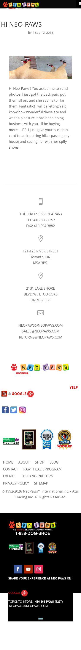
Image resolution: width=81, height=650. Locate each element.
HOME (8, 462)
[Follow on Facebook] (18, 569)
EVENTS (9, 476)
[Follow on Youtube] (28, 569)
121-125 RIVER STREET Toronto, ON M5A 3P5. (40, 257)
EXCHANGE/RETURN (37, 476)
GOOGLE (19, 393)
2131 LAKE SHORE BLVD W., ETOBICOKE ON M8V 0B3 (40, 294)
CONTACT (10, 469)
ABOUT (24, 462)
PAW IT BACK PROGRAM (42, 469)
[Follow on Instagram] (38, 569)
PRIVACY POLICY (16, 483)
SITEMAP (41, 483)
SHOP (39, 462)
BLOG (54, 462)
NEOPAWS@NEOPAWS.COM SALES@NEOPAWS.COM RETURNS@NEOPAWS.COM (40, 331)
